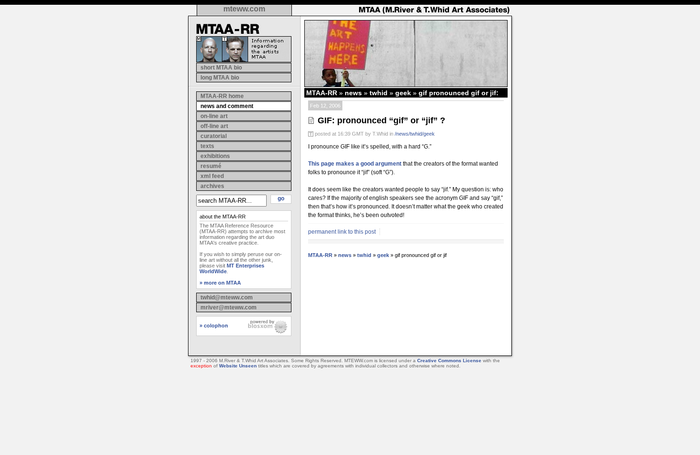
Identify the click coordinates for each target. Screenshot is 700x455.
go (281, 198)
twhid (379, 93)
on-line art (214, 116)
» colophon (214, 325)
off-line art (214, 126)
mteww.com (244, 9)
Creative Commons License (449, 360)
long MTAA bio (219, 77)
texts (207, 146)
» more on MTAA (220, 283)
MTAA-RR (321, 93)
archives (212, 186)
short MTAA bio (221, 67)
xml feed (212, 176)
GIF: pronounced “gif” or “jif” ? (381, 120)
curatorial (213, 136)
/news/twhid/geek (415, 134)
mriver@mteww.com (228, 307)
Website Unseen (238, 365)
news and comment (226, 106)
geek (403, 93)
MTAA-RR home (222, 96)
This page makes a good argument (354, 163)
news (353, 93)
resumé (210, 166)
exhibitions (215, 156)
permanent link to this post (342, 231)
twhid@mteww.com (226, 297)
